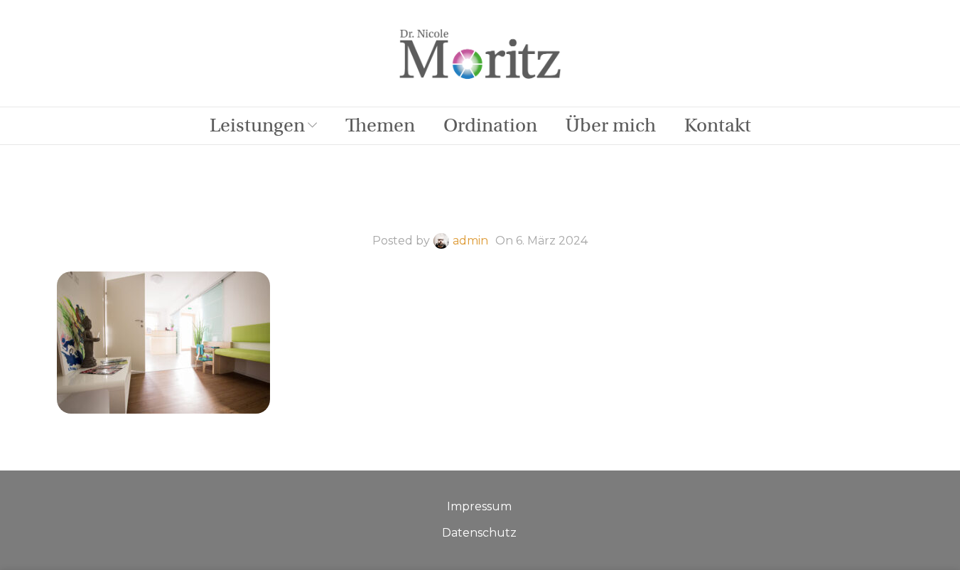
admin (470, 240)
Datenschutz (479, 532)
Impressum (479, 506)
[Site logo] (480, 52)
